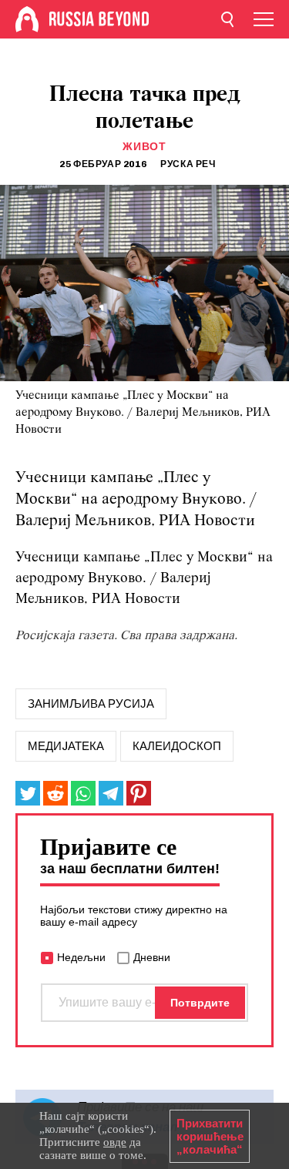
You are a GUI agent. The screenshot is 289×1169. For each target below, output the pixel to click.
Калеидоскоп (177, 746)
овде (114, 1142)
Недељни (81, 957)
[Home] (27, 19)
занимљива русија (91, 704)
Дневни (151, 957)
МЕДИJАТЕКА (66, 746)
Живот (144, 146)
